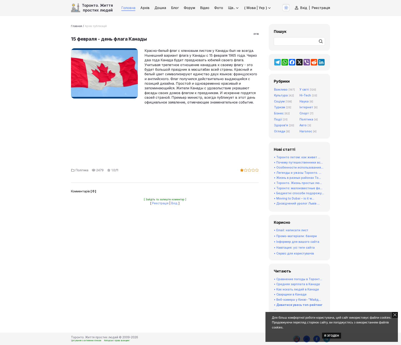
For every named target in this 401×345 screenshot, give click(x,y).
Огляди (279, 131)
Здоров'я (281, 125)
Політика (82, 170)
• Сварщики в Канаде (290, 294)
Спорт (304, 113)
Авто (303, 125)
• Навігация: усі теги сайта (294, 247)
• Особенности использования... (299, 167)
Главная (76, 26)
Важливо (281, 89)
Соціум (279, 101)
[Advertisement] (165, 134)
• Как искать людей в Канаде (296, 289)
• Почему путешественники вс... (298, 162)
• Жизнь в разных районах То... (297, 177)
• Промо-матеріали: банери (295, 236)
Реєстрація (321, 8)
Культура (281, 95)
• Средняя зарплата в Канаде (297, 284)
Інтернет (306, 107)
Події (278, 119)
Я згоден (331, 335)
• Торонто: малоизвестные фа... (298, 188)
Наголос (305, 131)
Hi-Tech (305, 95)
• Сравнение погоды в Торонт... (298, 279)
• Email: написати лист (291, 230)
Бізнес (279, 113)
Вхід (303, 8)
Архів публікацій (96, 26)
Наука (304, 101)
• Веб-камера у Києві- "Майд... (297, 299)
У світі (304, 89)
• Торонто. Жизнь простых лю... (298, 183)
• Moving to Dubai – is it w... (294, 198)
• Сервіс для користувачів (294, 253)
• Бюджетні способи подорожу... (299, 193)
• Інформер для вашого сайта (296, 241)
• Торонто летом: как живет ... (297, 157)
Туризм (279, 107)
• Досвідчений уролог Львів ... (297, 203)
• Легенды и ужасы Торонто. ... (297, 172)
